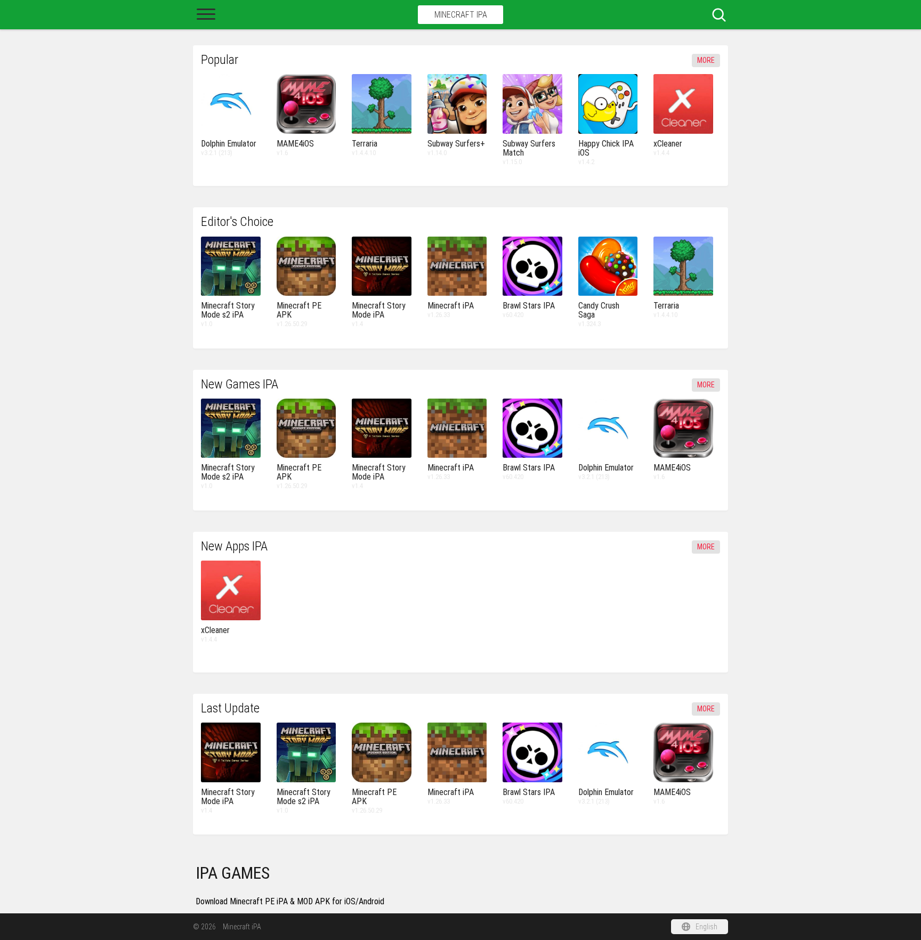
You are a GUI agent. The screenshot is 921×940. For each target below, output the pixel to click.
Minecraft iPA (460, 15)
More (706, 60)
